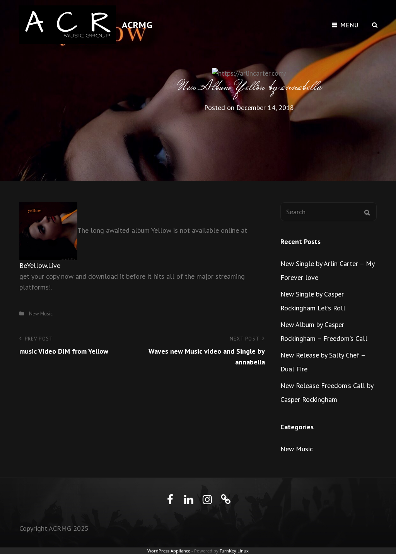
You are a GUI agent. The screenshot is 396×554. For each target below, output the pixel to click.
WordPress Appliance (168, 551)
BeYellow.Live (39, 265)
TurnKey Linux (234, 551)
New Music (41, 313)
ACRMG (137, 25)
